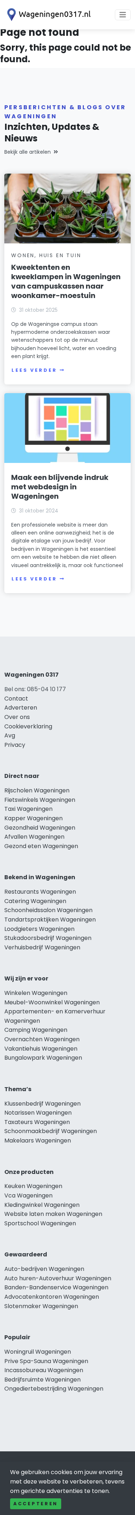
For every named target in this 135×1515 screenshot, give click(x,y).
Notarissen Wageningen (38, 1112)
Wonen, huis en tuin (46, 255)
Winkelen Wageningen (35, 993)
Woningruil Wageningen (37, 1352)
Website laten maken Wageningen (53, 1214)
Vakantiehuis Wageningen (40, 1048)
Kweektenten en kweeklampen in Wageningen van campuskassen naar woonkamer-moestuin (66, 281)
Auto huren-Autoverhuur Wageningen (57, 1278)
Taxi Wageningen (28, 809)
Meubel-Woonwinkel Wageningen (52, 1002)
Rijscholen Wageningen (36, 790)
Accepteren (35, 1504)
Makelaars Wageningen (37, 1140)
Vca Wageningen (28, 1195)
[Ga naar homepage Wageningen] (47, 15)
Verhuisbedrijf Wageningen (42, 947)
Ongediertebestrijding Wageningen (53, 1388)
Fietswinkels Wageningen (39, 800)
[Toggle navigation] (123, 14)
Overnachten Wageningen (42, 1039)
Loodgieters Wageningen (39, 929)
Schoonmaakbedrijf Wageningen (50, 1131)
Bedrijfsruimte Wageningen (42, 1379)
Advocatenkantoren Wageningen (51, 1297)
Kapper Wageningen (33, 818)
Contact (16, 698)
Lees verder (34, 370)
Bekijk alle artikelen (27, 152)
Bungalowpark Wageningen (43, 1058)
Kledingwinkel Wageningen (42, 1205)
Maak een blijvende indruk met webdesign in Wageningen (59, 486)
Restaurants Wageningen (40, 892)
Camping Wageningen (35, 1030)
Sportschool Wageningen (40, 1223)
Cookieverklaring (28, 726)
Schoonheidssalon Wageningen (48, 910)
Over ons (17, 717)
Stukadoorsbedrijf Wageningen (47, 938)
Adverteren (20, 707)
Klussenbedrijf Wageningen (42, 1103)
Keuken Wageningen (33, 1186)
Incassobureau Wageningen (43, 1370)
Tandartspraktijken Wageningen (50, 919)
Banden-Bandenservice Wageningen (56, 1287)
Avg (9, 735)
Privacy (14, 745)
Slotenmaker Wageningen (41, 1306)
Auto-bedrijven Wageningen (44, 1269)
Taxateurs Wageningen (37, 1122)
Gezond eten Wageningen (41, 846)
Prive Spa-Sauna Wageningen (46, 1361)
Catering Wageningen (35, 901)
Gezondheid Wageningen (39, 828)
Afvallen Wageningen (34, 837)
